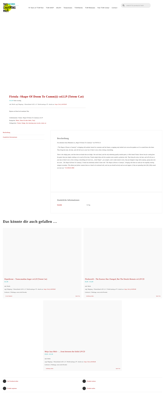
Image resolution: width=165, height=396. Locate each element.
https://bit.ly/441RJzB (61, 104)
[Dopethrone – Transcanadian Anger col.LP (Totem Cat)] (42, 252)
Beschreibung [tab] (6, 132)
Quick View (78, 296)
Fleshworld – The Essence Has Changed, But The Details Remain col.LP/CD (114, 279)
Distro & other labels (25, 120)
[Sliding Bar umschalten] (159, 7)
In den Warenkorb (9, 296)
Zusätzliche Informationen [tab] (10, 137)
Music (17, 120)
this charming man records (33, 123)
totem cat (43, 123)
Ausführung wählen (90, 296)
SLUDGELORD (69, 168)
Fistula (19, 123)
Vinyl (33, 120)
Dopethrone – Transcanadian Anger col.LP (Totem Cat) (25, 279)
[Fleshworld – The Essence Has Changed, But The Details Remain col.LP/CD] (123, 252)
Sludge (23, 123)
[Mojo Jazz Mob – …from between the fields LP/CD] (82, 324)
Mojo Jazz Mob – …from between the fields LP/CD (65, 351)
